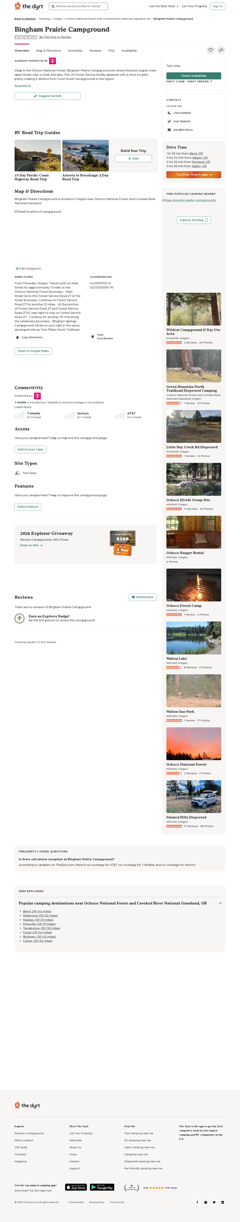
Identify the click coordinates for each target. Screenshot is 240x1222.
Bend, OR (196, 153)
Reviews (95, 50)
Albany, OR (200, 157)
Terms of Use (117, 1202)
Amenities (75, 50)
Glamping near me (136, 1154)
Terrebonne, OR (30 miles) (41, 928)
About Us (75, 1147)
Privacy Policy (96, 1202)
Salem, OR (199, 166)
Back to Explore (25, 18)
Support (74, 1168)
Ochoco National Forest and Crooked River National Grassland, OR (108, 18)
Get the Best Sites (162, 6)
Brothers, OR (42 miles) (39, 936)
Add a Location (24, 1140)
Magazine (21, 1161)
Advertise (75, 1140)
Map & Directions (48, 50)
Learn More (23, 407)
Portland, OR (201, 162)
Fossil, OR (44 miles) (37, 932)
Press (73, 1154)
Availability (129, 50)
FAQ (111, 50)
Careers (74, 1161)
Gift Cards (21, 1147)
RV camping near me (137, 1140)
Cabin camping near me (139, 1147)
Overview (22, 50)
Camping (44, 18)
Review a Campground (29, 1133)
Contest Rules (76, 1202)
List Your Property (194, 6)
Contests (20, 1154)
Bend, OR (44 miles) (37, 911)
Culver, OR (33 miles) (37, 941)
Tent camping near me (138, 1133)
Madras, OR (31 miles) (38, 920)
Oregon (58, 18)
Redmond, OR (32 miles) (40, 915)
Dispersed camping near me (142, 1161)
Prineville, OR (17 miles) (39, 924)
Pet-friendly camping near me (143, 1168)
